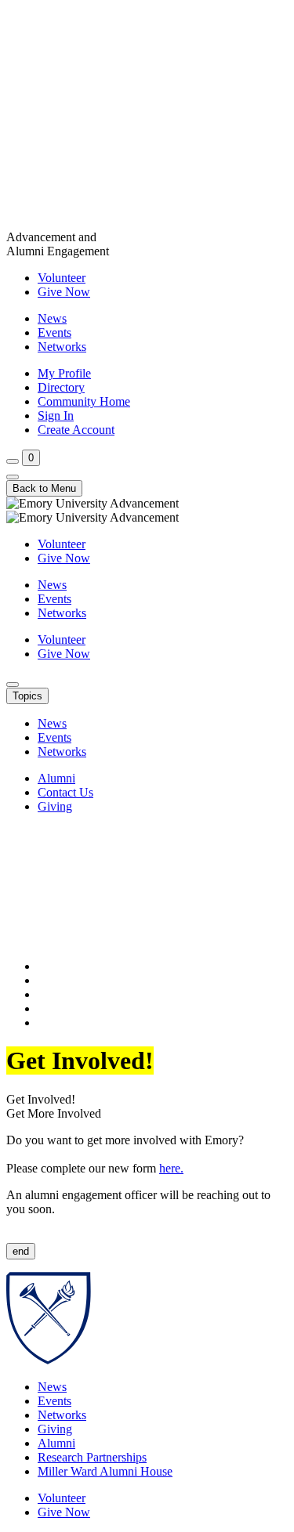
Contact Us (65, 792)
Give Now (64, 291)
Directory (61, 387)
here (169, 1168)
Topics (27, 696)
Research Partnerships (92, 1457)
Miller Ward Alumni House (105, 1471)
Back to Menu (44, 488)
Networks (62, 346)
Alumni (56, 778)
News (52, 318)
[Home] (147, 118)
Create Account (76, 429)
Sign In (56, 415)
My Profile (64, 373)
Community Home (84, 401)
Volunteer (61, 277)
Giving (55, 806)
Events (54, 332)
